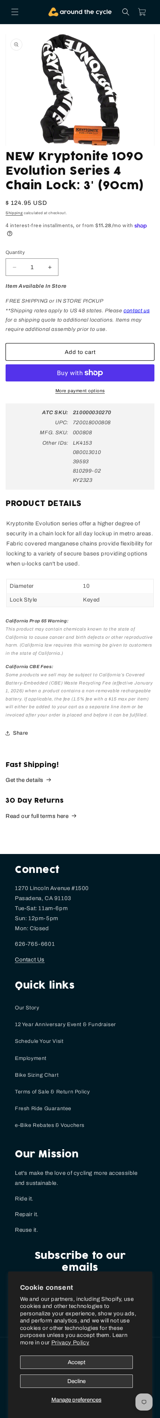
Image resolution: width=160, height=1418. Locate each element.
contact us (137, 310)
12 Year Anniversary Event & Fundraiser (65, 1024)
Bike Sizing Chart (36, 1075)
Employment (31, 1058)
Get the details (25, 780)
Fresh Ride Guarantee (43, 1108)
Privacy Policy (70, 1343)
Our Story (27, 1008)
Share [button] (20, 733)
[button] (15, 12)
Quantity (15, 252)
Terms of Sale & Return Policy (52, 1092)
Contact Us (30, 960)
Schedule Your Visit (39, 1041)
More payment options (80, 390)
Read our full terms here (37, 816)
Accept (76, 1362)
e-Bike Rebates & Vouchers (49, 1125)
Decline (76, 1381)
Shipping (14, 213)
